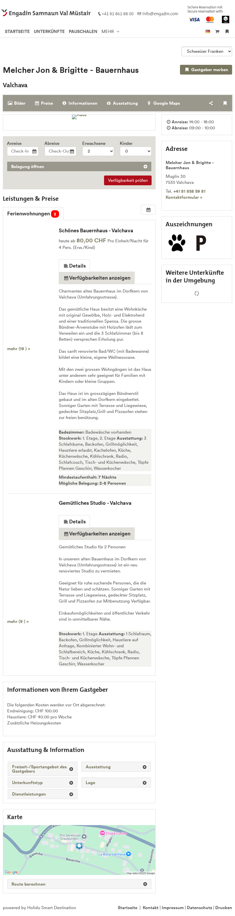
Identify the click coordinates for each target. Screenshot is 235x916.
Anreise (14, 143)
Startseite (127, 907)
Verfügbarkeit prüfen (128, 180)
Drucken (223, 907)
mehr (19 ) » (18, 348)
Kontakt (150, 907)
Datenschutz (199, 907)
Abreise (51, 143)
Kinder (126, 143)
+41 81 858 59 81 (189, 191)
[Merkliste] (227, 31)
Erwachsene (93, 143)
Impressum (173, 907)
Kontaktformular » (184, 197)
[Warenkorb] (217, 31)
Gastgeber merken (209, 69)
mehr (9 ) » (18, 621)
